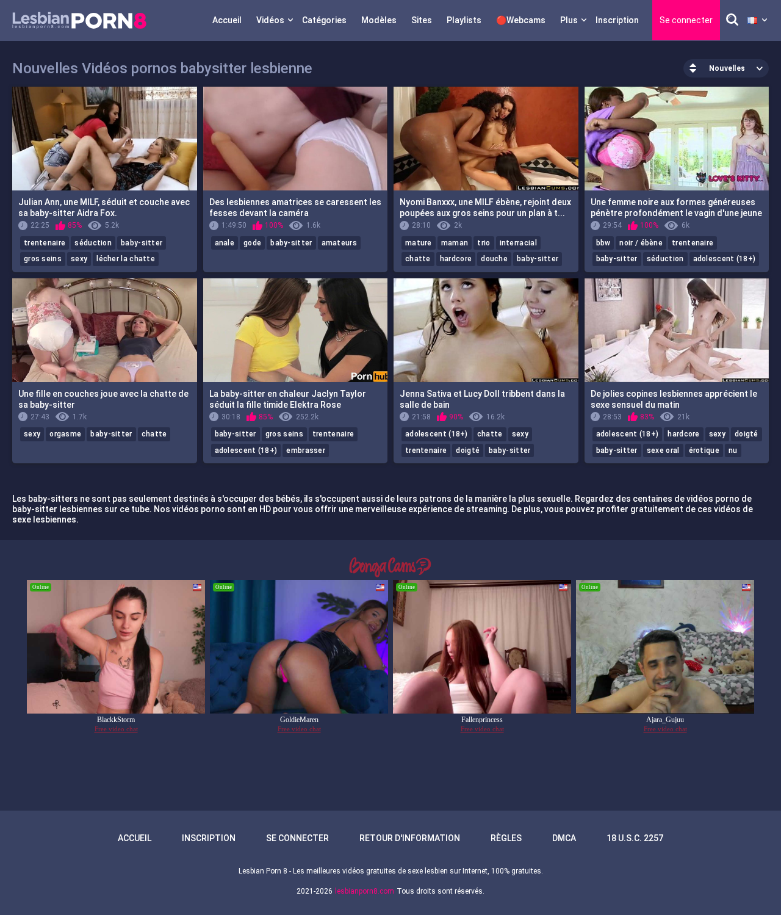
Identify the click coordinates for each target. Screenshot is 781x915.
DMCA (564, 838)
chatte (418, 259)
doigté (468, 450)
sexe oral (663, 450)
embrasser (305, 450)
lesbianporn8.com (364, 891)
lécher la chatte (125, 259)
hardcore (456, 259)
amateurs (339, 243)
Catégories (324, 20)
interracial (518, 243)
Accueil (227, 20)
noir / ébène (641, 243)
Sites (421, 20)
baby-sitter (141, 243)
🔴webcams (520, 20)
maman (455, 243)
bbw (603, 243)
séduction (93, 243)
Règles (506, 838)
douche (494, 259)
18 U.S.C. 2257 (634, 838)
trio (483, 243)
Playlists (464, 20)
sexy (79, 259)
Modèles (379, 20)
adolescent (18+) (724, 259)
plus (569, 20)
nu (733, 450)
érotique (704, 450)
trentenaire (44, 243)
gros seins (43, 259)
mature (418, 243)
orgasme (65, 434)
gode (252, 243)
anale (225, 243)
